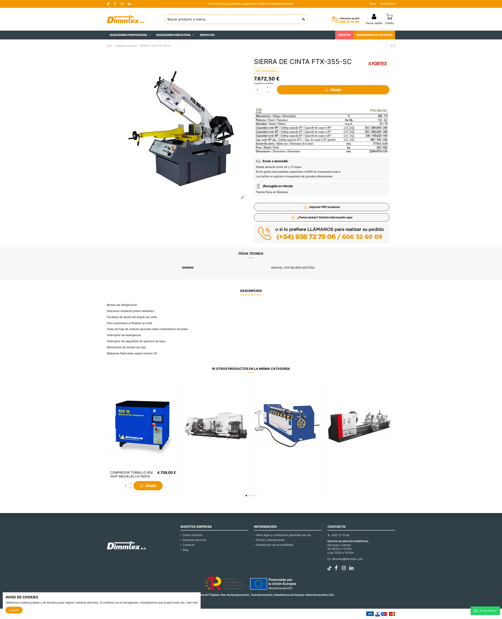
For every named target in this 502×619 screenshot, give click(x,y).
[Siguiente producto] (394, 45)
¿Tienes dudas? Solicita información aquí (324, 217)
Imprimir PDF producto (324, 207)
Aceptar (14, 610)
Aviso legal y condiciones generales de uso (283, 535)
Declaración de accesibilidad (274, 544)
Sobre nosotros (192, 535)
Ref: (258, 71)
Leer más (192, 602)
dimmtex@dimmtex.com (347, 559)
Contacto (389, 3)
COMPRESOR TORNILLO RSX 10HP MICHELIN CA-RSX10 (131, 474)
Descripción (251, 291)
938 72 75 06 (340, 535)
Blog (373, 3)
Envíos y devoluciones (270, 540)
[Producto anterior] (392, 45)
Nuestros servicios (194, 540)
